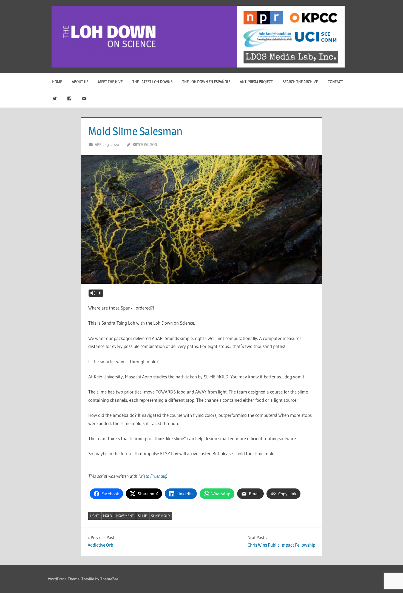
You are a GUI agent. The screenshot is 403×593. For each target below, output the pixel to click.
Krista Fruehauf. (152, 476)
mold (107, 515)
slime (142, 515)
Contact (335, 81)
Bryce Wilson (145, 144)
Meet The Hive (110, 81)
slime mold (160, 515)
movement (125, 515)
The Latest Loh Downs (152, 81)
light (94, 515)
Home (57, 81)
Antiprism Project (256, 81)
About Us (80, 81)
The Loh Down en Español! (206, 81)
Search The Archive (300, 81)
